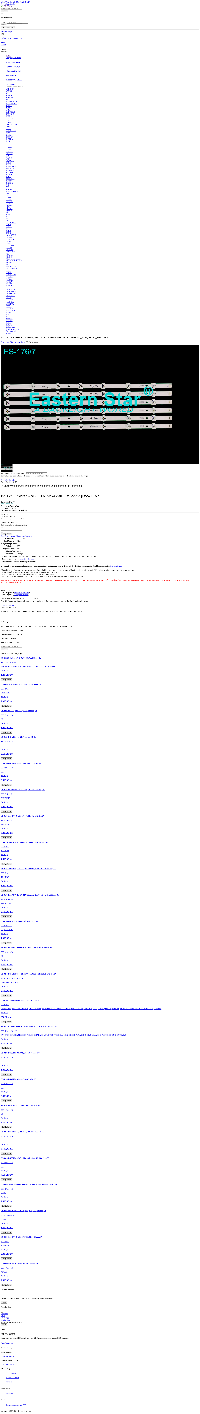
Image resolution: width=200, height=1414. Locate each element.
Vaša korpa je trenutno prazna (12, 38)
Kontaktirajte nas (7, 1343)
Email (3, 22)
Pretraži (4, 649)
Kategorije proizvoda (13, 58)
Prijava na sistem (8, 27)
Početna (8, 56)
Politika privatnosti (12, 1378)
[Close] (2, 1312)
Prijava (3, 4)
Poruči (3, 45)
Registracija (10, 4)
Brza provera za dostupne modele (13, 474)
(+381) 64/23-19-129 (22, 2)
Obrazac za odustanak (16, 1405)
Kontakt (8, 333)
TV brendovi (10, 84)
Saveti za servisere (12, 329)
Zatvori (4, 1302)
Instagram (9, 1393)
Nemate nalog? (6, 31)
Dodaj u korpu (6, 534)
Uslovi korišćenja (12, 1373)
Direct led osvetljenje (17, 342)
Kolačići (9, 1382)
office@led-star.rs (7, 2)
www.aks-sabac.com (21, 593)
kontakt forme (116, 566)
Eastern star (5, 342)
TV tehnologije (11, 331)
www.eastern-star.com (25, 559)
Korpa (3, 42)
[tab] (5, 536)
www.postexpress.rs (21, 595)
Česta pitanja (10, 327)
